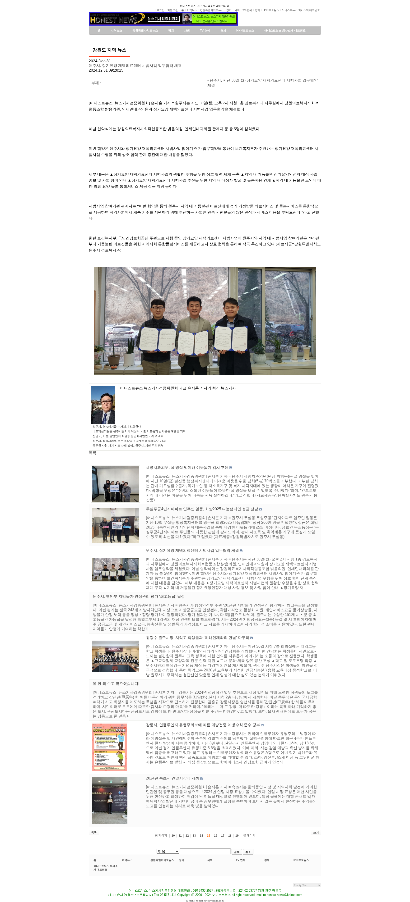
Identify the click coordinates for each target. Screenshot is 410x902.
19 (237, 835)
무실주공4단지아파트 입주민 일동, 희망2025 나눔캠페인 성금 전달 (202, 509)
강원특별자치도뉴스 (162, 860)
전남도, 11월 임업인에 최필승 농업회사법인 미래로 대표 (128, 436)
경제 (267, 860)
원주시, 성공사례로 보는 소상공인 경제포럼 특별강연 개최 (129, 440)
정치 (181, 860)
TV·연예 (240, 860)
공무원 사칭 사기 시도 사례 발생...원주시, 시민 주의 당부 (128, 445)
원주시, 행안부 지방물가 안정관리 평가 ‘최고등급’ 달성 (139, 596)
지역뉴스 (127, 860)
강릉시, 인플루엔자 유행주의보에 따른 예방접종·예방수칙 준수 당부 (203, 725)
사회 (210, 860)
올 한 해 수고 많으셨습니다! (116, 684)
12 (187, 835)
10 (173, 835)
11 (180, 835)
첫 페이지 (161, 835)
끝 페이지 (249, 835)
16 (215, 835)
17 (222, 835)
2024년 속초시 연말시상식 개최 (172, 778)
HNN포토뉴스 (301, 860)
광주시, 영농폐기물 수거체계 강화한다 (117, 426)
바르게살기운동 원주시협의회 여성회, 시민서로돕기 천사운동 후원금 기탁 (139, 431)
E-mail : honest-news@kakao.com (205, 900)
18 (230, 835)
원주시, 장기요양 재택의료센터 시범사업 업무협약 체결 (135, 66)
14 (201, 835)
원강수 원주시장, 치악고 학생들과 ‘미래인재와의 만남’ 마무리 (197, 638)
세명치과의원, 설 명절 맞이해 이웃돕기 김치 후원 (187, 467)
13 (194, 835)
